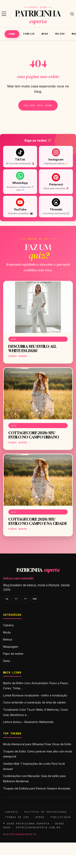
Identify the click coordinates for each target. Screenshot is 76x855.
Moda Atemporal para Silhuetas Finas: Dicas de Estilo (37, 744)
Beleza (60, 33)
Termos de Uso (17, 817)
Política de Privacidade (45, 812)
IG (6, 598)
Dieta (6, 661)
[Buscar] (72, 14)
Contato (11, 812)
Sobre (40, 817)
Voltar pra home (38, 105)
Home (12, 33)
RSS (35, 598)
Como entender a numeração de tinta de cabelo (34, 702)
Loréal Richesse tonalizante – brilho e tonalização (35, 695)
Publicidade (61, 817)
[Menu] (4, 14)
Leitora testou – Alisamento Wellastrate (28, 722)
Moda (45, 33)
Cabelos (29, 33)
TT (25, 598)
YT (16, 598)
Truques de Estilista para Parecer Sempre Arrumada (36, 788)
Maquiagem (10, 646)
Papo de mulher (13, 653)
